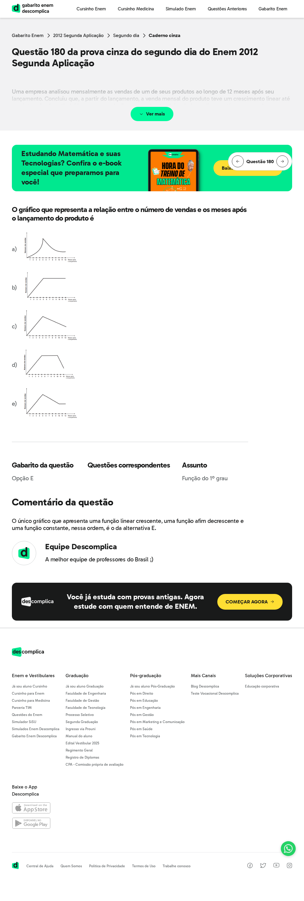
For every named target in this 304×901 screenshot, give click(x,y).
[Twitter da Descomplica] (263, 866)
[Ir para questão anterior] (238, 161)
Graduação (77, 675)
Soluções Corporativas (268, 675)
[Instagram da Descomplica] (289, 866)
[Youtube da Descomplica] (276, 866)
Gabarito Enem (28, 35)
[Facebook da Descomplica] (250, 866)
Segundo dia (126, 35)
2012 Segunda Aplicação (78, 35)
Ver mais (155, 114)
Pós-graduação (145, 675)
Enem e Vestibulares (33, 675)
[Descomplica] (28, 655)
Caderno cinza (164, 35)
